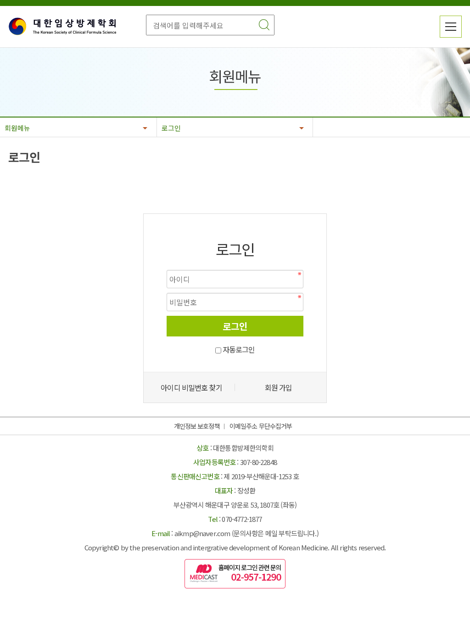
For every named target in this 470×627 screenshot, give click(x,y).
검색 (263, 24)
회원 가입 (278, 387)
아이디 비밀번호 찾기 (191, 387)
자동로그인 (239, 349)
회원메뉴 (17, 128)
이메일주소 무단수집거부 (260, 426)
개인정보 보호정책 (197, 426)
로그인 (171, 128)
